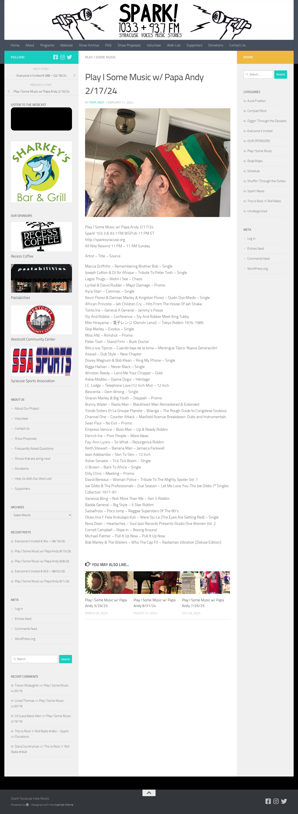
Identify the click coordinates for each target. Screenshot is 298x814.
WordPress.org (25, 639)
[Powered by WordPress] (27, 804)
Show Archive (89, 45)
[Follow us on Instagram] (62, 57)
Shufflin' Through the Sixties (266, 181)
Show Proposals (129, 45)
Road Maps (255, 161)
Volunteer (154, 45)
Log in (19, 609)
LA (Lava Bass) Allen (28, 716)
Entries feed (23, 619)
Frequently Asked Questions (34, 449)
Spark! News (255, 191)
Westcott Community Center (33, 339)
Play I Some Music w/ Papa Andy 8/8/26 (42, 561)
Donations (215, 45)
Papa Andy (96, 102)
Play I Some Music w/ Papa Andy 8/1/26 (42, 581)
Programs (47, 45)
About (30, 45)
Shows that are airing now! (33, 459)
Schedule (253, 171)
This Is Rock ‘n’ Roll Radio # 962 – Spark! (42, 731)
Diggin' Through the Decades (267, 121)
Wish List (173, 45)
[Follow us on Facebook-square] (55, 57)
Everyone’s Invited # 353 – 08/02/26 (40, 571)
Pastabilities (20, 297)
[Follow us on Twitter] (69, 57)
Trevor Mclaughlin (27, 685)
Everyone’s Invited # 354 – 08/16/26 (40, 541)
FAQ (108, 45)
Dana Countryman (27, 746)
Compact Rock (257, 111)
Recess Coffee (22, 256)
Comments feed (26, 629)
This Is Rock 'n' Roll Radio (264, 201)
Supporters (194, 45)
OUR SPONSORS (258, 141)
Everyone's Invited (259, 131)
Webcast (66, 45)
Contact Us (237, 45)
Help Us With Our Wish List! (33, 479)
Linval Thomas (24, 701)
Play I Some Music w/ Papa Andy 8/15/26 (43, 551)
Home (15, 45)
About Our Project (27, 408)
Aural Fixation (256, 101)
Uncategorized (257, 211)
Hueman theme (63, 804)
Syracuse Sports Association (33, 381)
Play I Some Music (100, 57)
